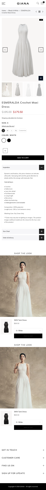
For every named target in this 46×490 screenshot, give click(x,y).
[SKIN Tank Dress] (6, 328)
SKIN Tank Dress (20, 320)
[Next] (41, 49)
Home (4, 10)
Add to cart (28, 336)
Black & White (13, 10)
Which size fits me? (8, 126)
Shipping (4, 118)
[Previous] (5, 49)
